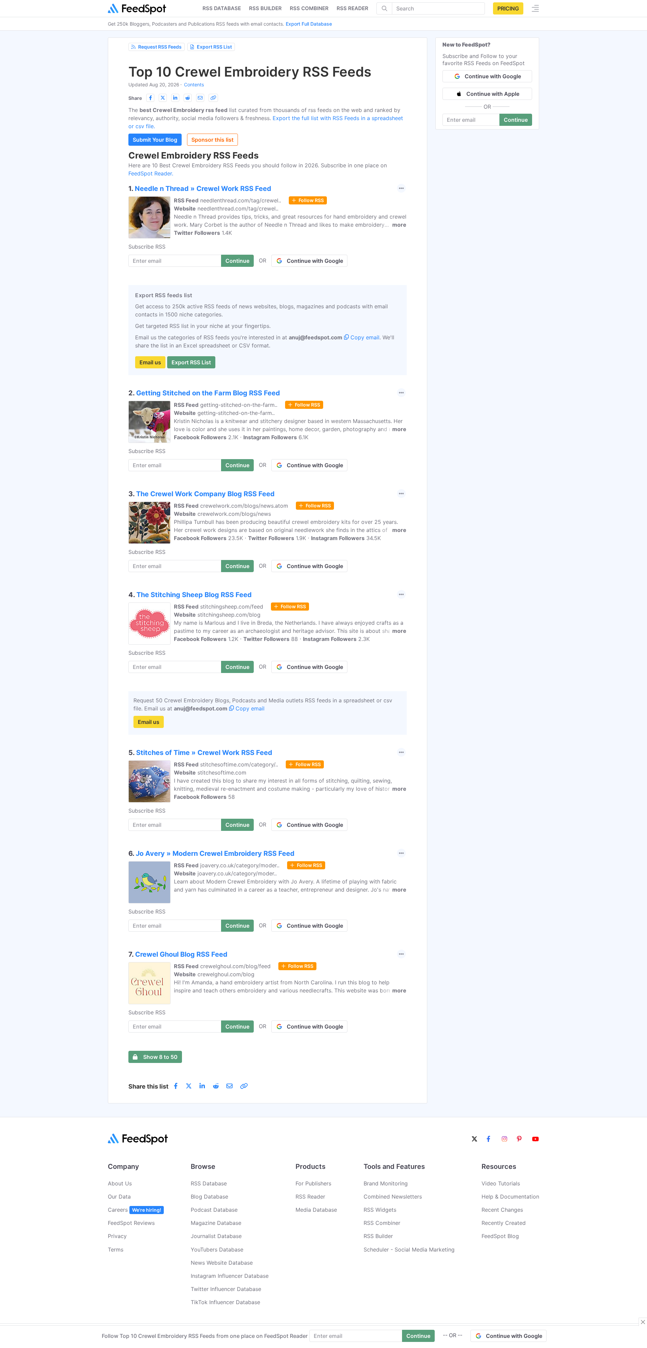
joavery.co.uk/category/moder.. (239, 865)
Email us (150, 362)
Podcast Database (214, 1209)
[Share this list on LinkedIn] (175, 98)
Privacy (117, 1236)
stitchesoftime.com (221, 772)
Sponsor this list (212, 139)
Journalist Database (216, 1236)
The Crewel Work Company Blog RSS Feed (205, 494)
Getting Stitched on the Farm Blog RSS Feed (208, 393)
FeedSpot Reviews (131, 1222)
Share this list (148, 1086)
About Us (120, 1183)
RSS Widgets (380, 1209)
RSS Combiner (309, 8)
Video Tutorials (501, 1183)
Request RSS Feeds (160, 47)
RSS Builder (378, 1236)
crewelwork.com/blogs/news (234, 513)
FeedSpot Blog (500, 1236)
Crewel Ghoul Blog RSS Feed (181, 954)
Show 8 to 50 (160, 1057)
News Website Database (222, 1262)
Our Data (119, 1196)
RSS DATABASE (222, 8)
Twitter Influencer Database (226, 1289)
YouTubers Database (217, 1249)
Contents (194, 84)
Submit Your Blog (155, 139)
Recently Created (504, 1222)
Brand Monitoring (386, 1183)
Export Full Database (309, 24)
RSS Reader (352, 8)
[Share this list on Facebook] (150, 98)
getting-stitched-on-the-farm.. (238, 404)
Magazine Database (216, 1222)
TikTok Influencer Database (225, 1302)
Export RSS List (214, 47)
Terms (115, 1249)
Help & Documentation (510, 1196)
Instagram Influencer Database (230, 1275)
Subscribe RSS (146, 246)
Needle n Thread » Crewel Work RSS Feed (203, 189)
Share (135, 98)
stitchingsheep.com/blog (228, 614)
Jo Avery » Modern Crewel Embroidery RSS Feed (215, 853)
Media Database (316, 1209)
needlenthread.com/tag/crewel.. (240, 200)
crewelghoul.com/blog (225, 974)
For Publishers (313, 1183)
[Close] (643, 1322)
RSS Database (209, 1183)
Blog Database (209, 1196)
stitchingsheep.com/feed (231, 606)
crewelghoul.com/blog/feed (235, 966)
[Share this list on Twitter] (163, 98)
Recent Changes (502, 1209)
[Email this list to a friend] (200, 98)
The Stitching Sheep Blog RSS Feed (194, 595)
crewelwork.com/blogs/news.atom (244, 505)
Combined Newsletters (393, 1196)
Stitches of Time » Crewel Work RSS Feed (204, 753)
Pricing (508, 8)
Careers (134, 1209)
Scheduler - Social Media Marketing (409, 1249)
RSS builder (265, 8)
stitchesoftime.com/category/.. (239, 764)
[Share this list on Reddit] (188, 98)
